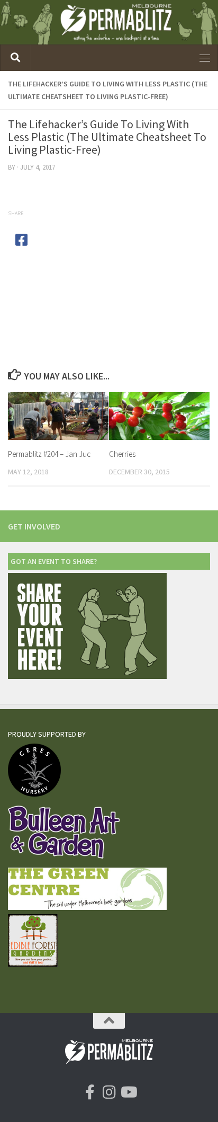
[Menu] (205, 58)
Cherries (122, 454)
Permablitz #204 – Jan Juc (49, 454)
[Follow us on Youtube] (128, 1092)
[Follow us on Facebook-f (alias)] (90, 1092)
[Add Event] (87, 676)
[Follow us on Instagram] (109, 1092)
